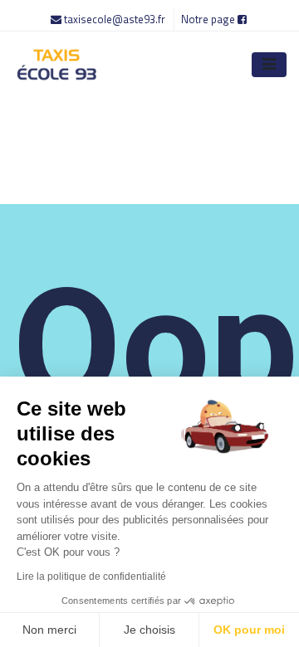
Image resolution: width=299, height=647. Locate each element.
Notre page (209, 19)
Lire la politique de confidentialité (91, 576)
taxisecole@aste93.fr (114, 19)
